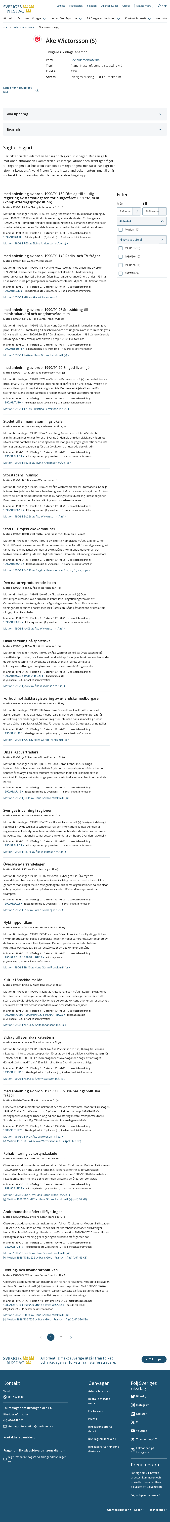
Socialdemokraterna (85, 60)
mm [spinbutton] (130, 211)
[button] (32, 19)
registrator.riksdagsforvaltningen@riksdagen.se (37, 1459)
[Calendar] (137, 211)
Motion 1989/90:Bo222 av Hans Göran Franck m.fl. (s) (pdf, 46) (47, 1257)
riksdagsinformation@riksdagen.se (30, 1426)
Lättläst (61, 5)
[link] (40, 1337)
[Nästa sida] (71, 1337)
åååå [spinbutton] (123, 211)
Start (5, 27)
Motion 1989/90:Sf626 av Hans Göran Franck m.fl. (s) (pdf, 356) (47, 1319)
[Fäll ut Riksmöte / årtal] (162, 239)
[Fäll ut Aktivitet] (162, 221)
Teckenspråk (76, 5)
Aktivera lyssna (144, 5)
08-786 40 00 (16, 1397)
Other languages (109, 5)
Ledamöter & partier (24, 27)
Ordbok (126, 5)
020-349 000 (15, 1420)
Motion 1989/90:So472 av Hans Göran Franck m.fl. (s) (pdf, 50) (47, 1199)
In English (91, 5)
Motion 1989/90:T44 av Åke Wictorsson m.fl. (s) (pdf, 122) (44, 1141)
